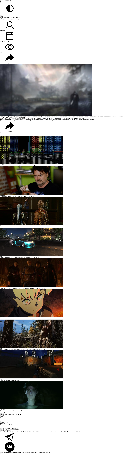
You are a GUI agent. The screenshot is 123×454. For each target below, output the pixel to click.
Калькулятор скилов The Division (7, 424)
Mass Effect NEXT (34, 431)
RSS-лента (2, 423)
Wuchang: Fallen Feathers (77, 431)
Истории (2, 417)
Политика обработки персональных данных (9, 429)
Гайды (1, 418)
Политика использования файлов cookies (9, 428)
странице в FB (22, 119)
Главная (1, 14)
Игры (1, 15)
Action (12, 133)
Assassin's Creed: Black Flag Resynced (8, 431)
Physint (40, 431)
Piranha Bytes (5, 133)
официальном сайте (79, 118)
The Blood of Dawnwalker (51, 431)
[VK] (61, 447)
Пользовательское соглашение (6, 430)
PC (9, 133)
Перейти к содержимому (5, 0)
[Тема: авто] (10, 8)
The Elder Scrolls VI (61, 431)
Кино (1, 420)
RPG (1, 133)
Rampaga (2, 1)
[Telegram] (61, 437)
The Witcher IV (68, 431)
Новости (2, 416)
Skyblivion (44, 431)
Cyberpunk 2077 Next (20, 431)
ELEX (1, 16)
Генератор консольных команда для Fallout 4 (9, 425)
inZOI (29, 431)
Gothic (26, 431)
